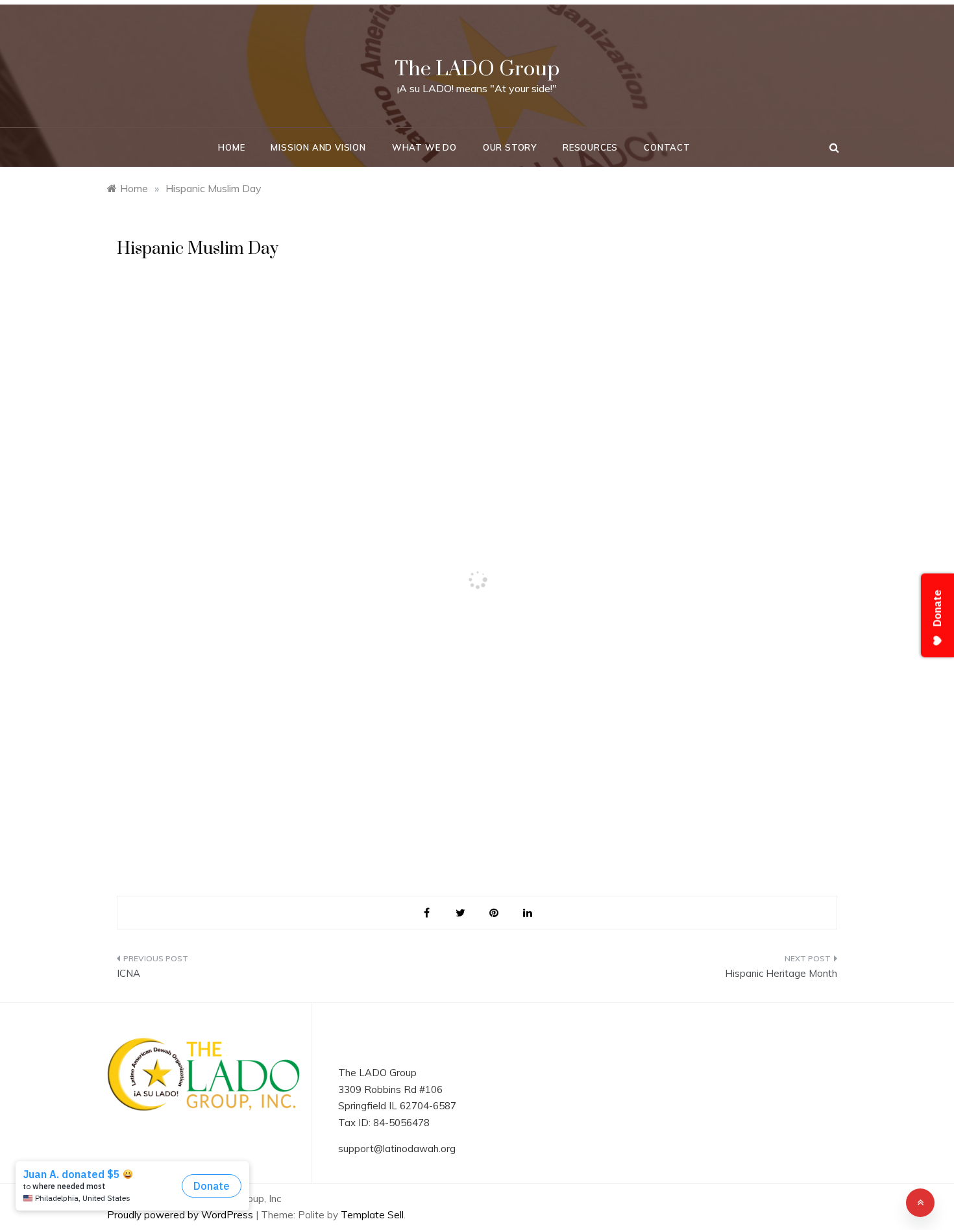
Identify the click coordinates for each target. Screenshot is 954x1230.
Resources (590, 147)
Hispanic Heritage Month (781, 973)
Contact (667, 147)
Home (231, 147)
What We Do (424, 147)
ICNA (128, 973)
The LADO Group (477, 69)
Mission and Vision (318, 147)
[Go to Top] (920, 1202)
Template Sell (372, 1215)
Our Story (510, 147)
